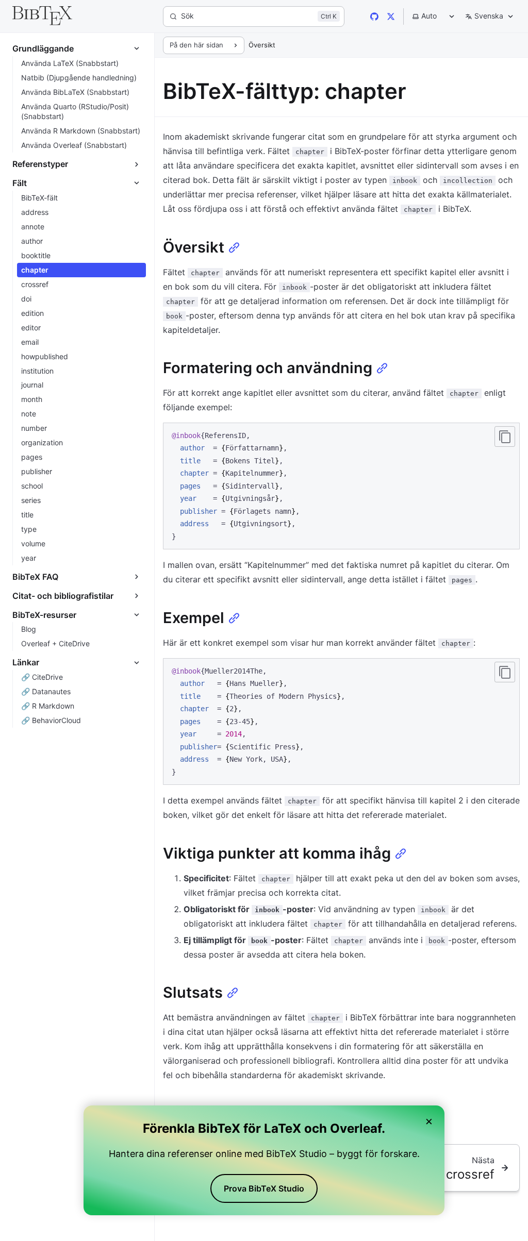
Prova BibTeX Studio (264, 1188)
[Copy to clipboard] (504, 436)
